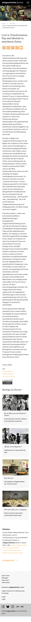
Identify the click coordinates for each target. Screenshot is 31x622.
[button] (4, 47)
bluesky (21, 48)
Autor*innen (5, 576)
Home (3, 23)
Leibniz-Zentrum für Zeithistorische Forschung (13, 592)
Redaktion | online (13, 587)
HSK (22, 607)
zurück (8, 383)
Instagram (17, 48)
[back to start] (12, 2)
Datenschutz (6, 582)
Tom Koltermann (8, 376)
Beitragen (5, 578)
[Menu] (28, 2)
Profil (3, 597)
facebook (4, 607)
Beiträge (12, 23)
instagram (13, 607)
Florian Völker (7, 371)
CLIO (17, 607)
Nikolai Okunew (8, 374)
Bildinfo (26, 19)
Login (3, 599)
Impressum (5, 580)
